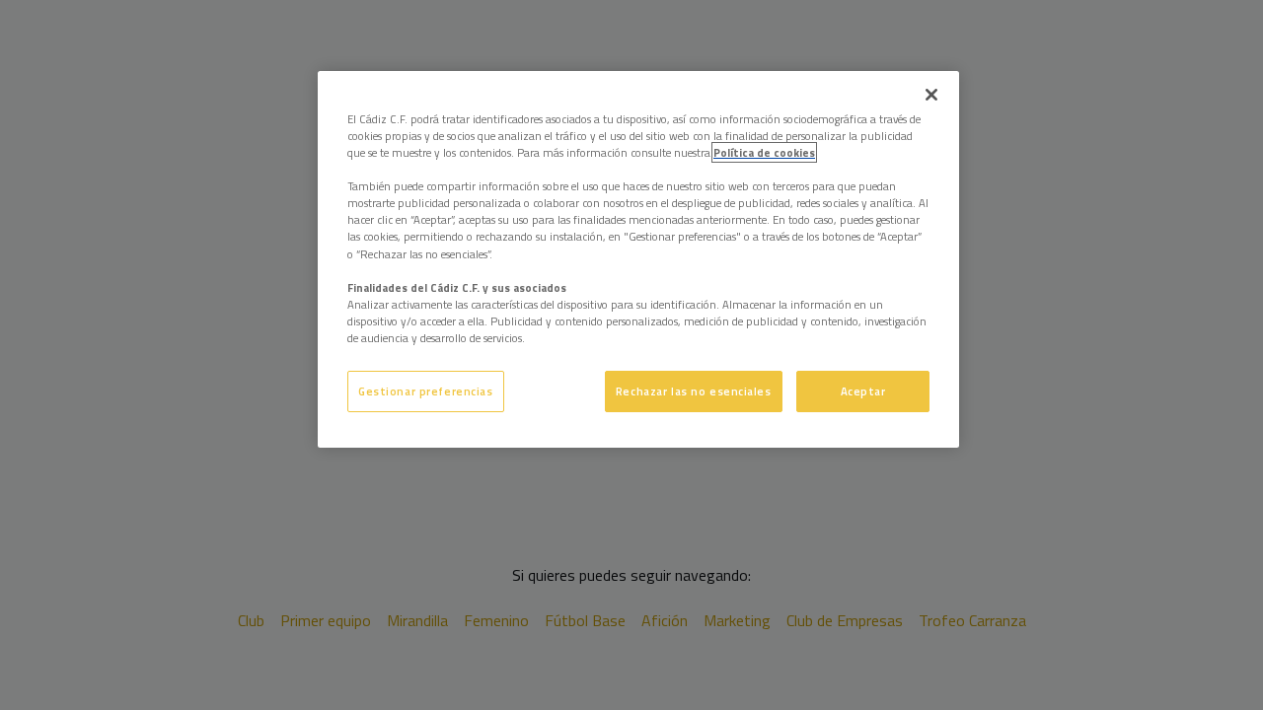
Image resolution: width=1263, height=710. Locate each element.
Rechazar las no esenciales (694, 391)
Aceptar (863, 391)
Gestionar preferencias (425, 391)
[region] (638, 259)
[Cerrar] (931, 94)
